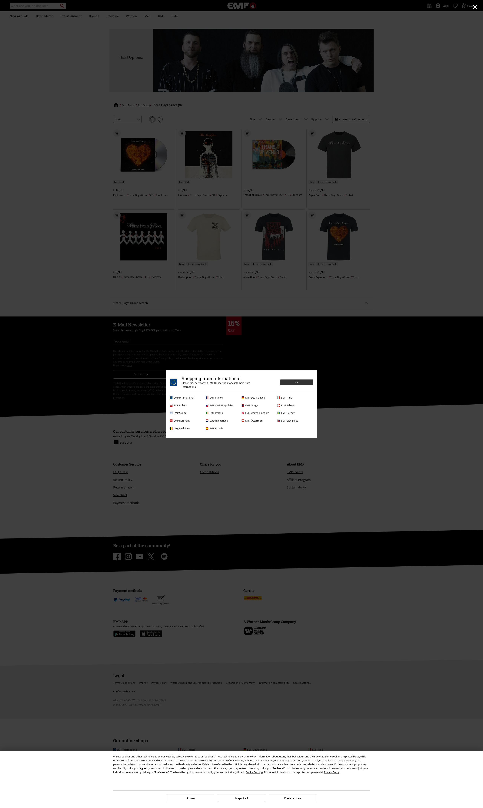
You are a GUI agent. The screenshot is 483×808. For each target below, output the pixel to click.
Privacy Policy (331, 772)
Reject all (241, 798)
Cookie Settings (254, 772)
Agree (191, 798)
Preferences (292, 798)
